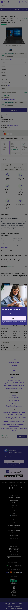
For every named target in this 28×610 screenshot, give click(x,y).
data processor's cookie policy (14, 307)
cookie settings (20, 302)
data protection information (9, 305)
